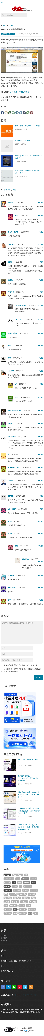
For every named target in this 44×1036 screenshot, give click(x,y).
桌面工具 (24, 902)
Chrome (25, 879)
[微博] (20, 987)
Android (7, 875)
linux (33, 883)
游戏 (6, 906)
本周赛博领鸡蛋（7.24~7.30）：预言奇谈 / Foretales (28, 778)
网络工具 (31, 909)
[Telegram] (8, 987)
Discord (33, 995)
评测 (15, 913)
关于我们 (4, 936)
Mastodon (17, 995)
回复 (41, 202)
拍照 (33, 898)
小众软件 (15, 1028)
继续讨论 (4, 940)
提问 (2, 966)
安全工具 (31, 894)
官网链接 (13, 92)
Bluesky (26, 995)
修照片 (25, 890)
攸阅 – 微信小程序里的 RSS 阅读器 (27, 126)
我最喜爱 (16, 898)
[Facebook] (3, 987)
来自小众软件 (25, 92)
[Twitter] (25, 987)
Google (7, 883)
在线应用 (4, 34)
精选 (15, 909)
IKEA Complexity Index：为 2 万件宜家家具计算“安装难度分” (29, 794)
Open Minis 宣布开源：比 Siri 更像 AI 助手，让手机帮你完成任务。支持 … (28, 827)
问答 (30, 913)
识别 (14, 190)
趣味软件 (22, 913)
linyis (30, 34)
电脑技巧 (13, 906)
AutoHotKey (8, 879)
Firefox (33, 879)
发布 (2, 956)
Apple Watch (17, 875)
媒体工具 (12, 34)
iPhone (26, 883)
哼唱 (5, 190)
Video (14, 886)
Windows (7, 890)
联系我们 (4, 938)
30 (37, 34)
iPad (19, 883)
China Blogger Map (22, 141)
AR (26, 875)
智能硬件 (15, 902)
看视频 (21, 906)
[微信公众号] (14, 987)
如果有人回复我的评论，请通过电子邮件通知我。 (21, 665)
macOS (7, 886)
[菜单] (2, 3)
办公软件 (34, 890)
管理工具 (7, 909)
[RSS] (31, 987)
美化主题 (7, 913)
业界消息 (17, 890)
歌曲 (9, 190)
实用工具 (7, 898)
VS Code (27, 886)
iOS (13, 883)
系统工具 (22, 909)
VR (20, 886)
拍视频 (6, 902)
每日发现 (33, 902)
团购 (6, 894)
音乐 (35, 913)
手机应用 (26, 898)
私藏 (28, 906)
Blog (17, 879)
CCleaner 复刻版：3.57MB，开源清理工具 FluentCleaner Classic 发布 (29, 810)
